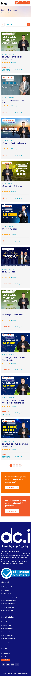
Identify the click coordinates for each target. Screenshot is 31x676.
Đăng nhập (24, 2)
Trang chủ (3, 13)
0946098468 (6, 653)
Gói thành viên (7, 625)
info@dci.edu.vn (7, 657)
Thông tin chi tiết (7, 587)
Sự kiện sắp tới (7, 590)
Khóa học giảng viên (8, 642)
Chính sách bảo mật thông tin (10, 597)
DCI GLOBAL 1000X (8, 272)
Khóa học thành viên (8, 632)
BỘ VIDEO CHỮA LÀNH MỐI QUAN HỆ (14, 143)
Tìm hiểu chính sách (11, 487)
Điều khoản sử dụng (8, 610)
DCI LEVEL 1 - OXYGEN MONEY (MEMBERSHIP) (12, 58)
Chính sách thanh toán (9, 603)
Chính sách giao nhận (8, 607)
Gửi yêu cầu (6, 660)
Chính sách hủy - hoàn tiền (10, 600)
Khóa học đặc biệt (8, 635)
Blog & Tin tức (7, 593)
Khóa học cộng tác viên (9, 638)
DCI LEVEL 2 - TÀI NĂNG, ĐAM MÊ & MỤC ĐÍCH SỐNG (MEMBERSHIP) (14, 402)
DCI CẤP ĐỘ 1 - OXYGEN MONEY (13, 315)
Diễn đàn (5, 622)
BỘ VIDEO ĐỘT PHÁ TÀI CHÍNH (12, 186)
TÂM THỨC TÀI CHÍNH (9, 229)
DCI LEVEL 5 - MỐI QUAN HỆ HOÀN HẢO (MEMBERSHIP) (15, 445)
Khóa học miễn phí (8, 628)
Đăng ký (20, 2)
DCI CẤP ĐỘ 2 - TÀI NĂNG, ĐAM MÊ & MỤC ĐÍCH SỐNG (14, 359)
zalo (12, 664)
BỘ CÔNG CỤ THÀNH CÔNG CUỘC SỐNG (13, 102)
